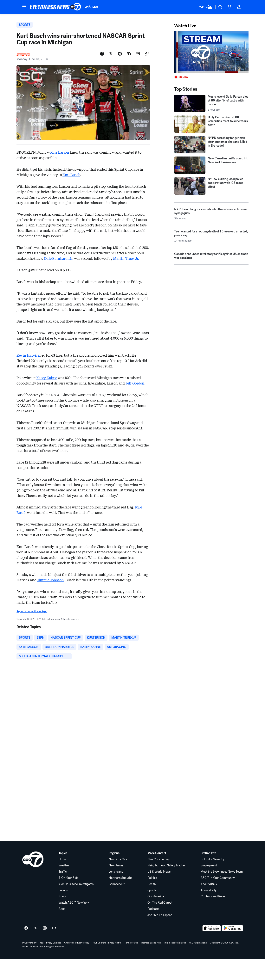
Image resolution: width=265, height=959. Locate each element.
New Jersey (116, 865)
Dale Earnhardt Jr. (58, 258)
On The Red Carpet (159, 902)
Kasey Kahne (46, 377)
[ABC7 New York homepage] (55, 7)
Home (62, 859)
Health (151, 884)
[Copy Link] (146, 53)
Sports (151, 890)
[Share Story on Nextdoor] (129, 53)
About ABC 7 (209, 884)
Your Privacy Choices (50, 943)
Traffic (63, 871)
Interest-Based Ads (151, 943)
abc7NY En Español (160, 915)
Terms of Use (131, 943)
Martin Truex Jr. (126, 258)
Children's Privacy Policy (76, 943)
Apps (62, 908)
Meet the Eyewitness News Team (222, 871)
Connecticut (116, 884)
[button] (24, 6)
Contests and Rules (213, 896)
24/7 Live (91, 7)
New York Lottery (158, 859)
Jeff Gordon (135, 382)
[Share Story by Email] (137, 53)
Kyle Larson (59, 152)
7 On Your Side (68, 877)
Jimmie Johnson (50, 579)
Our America (155, 896)
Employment (209, 865)
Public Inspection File (175, 943)
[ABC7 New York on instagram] (45, 928)
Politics (152, 877)
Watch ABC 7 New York (74, 902)
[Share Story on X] (111, 53)
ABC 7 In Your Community (218, 877)
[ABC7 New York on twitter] (35, 928)
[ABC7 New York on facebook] (26, 928)
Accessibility (209, 890)
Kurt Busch (71, 174)
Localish (64, 890)
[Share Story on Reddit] (120, 53)
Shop (62, 896)
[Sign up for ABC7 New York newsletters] (54, 928)
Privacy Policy (29, 943)
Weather (64, 865)
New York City (118, 859)
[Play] (211, 52)
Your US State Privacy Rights (106, 943)
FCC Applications (198, 943)
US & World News (159, 871)
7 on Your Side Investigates (76, 884)
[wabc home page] (32, 859)
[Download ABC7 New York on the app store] (211, 928)
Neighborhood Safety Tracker (166, 865)
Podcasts (153, 908)
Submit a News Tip (213, 859)
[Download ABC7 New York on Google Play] (232, 928)
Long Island (116, 871)
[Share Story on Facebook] (102, 53)
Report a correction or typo (31, 611)
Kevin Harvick (28, 355)
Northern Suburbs (120, 877)
